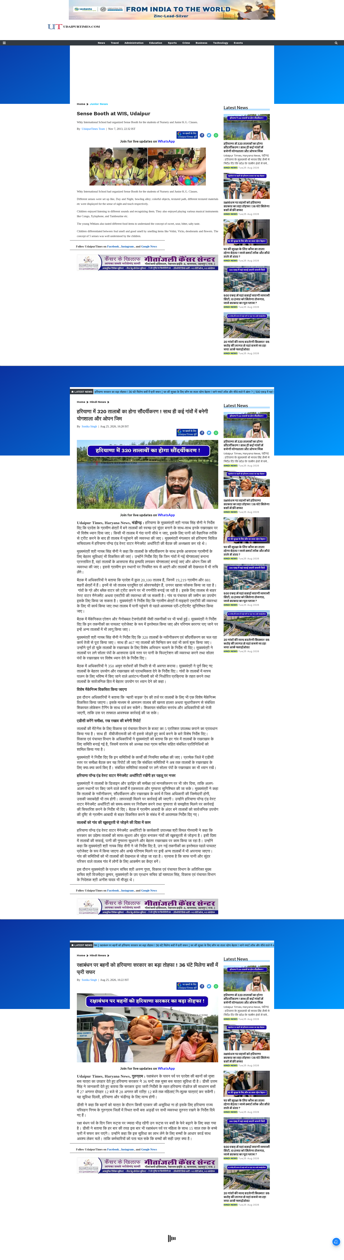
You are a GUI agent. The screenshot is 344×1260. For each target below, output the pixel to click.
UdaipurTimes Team (93, 128)
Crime (186, 42)
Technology (220, 42)
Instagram (127, 246)
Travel (115, 42)
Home (81, 104)
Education (155, 42)
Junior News (99, 104)
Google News (149, 246)
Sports (172, 42)
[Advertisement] (172, 70)
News (101, 42)
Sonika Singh (89, 426)
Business (201, 42)
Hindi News (98, 402)
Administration (134, 42)
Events (238, 42)
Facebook (113, 246)
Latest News (236, 107)
